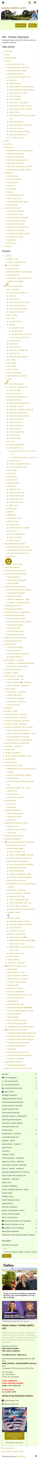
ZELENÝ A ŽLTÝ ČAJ (15, 322)
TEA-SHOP (8, 52)
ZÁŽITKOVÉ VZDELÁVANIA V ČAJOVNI (19, 166)
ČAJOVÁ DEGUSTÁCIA (16, 122)
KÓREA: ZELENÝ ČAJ (16, 426)
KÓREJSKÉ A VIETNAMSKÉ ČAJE (18, 227)
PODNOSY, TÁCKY (11, 762)
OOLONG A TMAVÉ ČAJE (17, 312)
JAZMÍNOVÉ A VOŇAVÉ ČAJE (18, 350)
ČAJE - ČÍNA (11, 318)
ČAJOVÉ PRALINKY (13, 577)
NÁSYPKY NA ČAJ (13, 794)
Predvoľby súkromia (7, 1448)
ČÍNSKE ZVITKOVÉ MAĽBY (14, 836)
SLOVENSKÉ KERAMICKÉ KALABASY (19, 1055)
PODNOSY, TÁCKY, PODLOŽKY (17, 1024)
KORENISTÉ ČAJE (13, 483)
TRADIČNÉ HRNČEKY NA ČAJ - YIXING (20, 995)
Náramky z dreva (12, 826)
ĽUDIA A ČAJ (11, 186)
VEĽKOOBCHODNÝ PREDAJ (16, 1065)
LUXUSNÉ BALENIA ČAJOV (16, 544)
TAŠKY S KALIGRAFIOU (13, 839)
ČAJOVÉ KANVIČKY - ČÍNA (15, 972)
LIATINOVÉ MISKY (15, 928)
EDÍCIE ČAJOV (11, 531)
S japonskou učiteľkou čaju (18, 135)
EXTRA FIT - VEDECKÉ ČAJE (18, 387)
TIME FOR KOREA (15, 96)
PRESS (7, 141)
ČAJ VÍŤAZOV (11, 243)
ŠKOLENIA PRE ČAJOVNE (15, 154)
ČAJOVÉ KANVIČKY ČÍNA (13, 606)
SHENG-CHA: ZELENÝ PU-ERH (19, 464)
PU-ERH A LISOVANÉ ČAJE (16, 445)
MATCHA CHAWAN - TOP (15, 679)
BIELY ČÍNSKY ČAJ (15, 347)
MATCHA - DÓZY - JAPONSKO (18, 906)
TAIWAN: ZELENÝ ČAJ (16, 419)
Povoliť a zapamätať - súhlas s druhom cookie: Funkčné (14, 1436)
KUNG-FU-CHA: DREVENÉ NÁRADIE (19, 775)
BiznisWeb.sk (20, 1456)
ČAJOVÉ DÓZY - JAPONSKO (16, 890)
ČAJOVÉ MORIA (10, 759)
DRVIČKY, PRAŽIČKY (16, 657)
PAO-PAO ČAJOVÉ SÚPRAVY (16, 619)
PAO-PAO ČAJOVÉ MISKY (15, 631)
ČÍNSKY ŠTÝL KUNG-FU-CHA (17, 966)
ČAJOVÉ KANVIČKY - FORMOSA (17, 976)
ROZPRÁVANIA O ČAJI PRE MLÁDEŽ (19, 170)
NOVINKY (8, 256)
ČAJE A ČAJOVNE (12, 176)
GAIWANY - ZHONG (11, 673)
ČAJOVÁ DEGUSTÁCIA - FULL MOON (21, 125)
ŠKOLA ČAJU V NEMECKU (15, 163)
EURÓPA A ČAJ (11, 240)
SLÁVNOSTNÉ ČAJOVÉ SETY (18, 293)
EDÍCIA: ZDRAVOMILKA (17, 534)
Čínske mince (11, 833)
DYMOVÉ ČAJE (12, 477)
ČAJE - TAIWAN (12, 315)
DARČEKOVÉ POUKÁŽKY (15, 281)
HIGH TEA (12, 296)
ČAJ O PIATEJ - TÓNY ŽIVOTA (18, 103)
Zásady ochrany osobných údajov (12, 1451)
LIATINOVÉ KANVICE (14, 650)
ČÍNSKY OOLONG (15, 341)
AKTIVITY (8, 61)
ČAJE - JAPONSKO (13, 290)
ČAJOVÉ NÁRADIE (13, 1017)
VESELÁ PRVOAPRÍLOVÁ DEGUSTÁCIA (21, 90)
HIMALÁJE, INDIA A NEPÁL (16, 224)
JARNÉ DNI (12, 80)
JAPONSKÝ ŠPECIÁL (14, 912)
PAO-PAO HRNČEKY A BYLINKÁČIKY (19, 622)
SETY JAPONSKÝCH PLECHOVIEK (18, 737)
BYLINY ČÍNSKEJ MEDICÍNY (18, 357)
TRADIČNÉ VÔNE (15, 489)
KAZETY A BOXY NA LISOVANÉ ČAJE (17, 743)
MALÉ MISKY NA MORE (15, 988)
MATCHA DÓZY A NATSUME (16, 880)
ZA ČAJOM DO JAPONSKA (15, 211)
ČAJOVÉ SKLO (9, 750)
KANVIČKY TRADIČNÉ (14, 596)
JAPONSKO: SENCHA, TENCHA (19, 416)
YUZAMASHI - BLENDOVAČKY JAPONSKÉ (21, 663)
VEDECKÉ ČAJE (14, 299)
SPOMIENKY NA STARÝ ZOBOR (17, 202)
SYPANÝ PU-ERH (16, 331)
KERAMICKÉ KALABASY (15, 625)
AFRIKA (9, 379)
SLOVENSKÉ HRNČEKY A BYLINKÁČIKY (20, 1039)
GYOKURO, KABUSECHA (17, 306)
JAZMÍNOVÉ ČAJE (15, 438)
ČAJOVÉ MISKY (10, 689)
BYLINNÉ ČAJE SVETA (14, 518)
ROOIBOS (10, 512)
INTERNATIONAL (11, 58)
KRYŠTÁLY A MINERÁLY (13, 810)
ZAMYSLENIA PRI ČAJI (14, 198)
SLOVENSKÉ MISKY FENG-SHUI (18, 1052)
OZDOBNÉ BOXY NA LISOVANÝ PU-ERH (20, 1027)
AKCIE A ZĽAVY (17, 564)
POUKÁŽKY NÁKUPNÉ (12, 567)
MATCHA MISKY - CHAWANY (14, 676)
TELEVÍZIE (8, 144)
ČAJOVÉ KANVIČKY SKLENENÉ (17, 979)
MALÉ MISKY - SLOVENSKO (16, 702)
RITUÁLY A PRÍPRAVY (14, 179)
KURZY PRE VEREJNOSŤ (15, 157)
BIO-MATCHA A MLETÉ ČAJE (16, 845)
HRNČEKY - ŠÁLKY (11, 711)
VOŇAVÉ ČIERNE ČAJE (16, 496)
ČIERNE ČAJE (11, 473)
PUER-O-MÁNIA (14, 112)
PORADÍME (9, 173)
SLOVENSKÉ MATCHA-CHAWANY (18, 1043)
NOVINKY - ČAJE (12, 259)
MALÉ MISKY (11, 1049)
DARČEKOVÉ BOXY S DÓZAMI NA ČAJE (20, 272)
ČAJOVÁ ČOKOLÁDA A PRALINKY (16, 574)
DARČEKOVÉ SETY (13, 269)
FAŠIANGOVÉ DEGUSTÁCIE (18, 93)
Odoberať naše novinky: (10, 1245)
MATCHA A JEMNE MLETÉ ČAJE (19, 302)
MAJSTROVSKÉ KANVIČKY (16, 593)
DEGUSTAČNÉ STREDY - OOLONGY (21, 109)
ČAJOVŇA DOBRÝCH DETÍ (15, 195)
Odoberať (7, 1256)
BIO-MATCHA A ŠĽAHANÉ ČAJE (17, 397)
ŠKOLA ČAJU (9, 147)
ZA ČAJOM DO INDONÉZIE (16, 230)
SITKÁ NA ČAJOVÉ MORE (15, 1004)
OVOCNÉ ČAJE (12, 509)
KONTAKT (8, 246)
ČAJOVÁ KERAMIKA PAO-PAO (14, 615)
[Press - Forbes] (19, 1298)
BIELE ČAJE (11, 441)
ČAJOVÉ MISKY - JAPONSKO (16, 692)
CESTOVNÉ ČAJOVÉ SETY (13, 670)
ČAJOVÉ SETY (11, 556)
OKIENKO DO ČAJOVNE (15, 74)
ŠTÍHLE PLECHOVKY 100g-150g (20, 903)
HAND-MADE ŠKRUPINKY (16, 698)
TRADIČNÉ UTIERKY (14, 1014)
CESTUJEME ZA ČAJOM (12, 208)
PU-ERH (12, 325)
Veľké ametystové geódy (15, 813)
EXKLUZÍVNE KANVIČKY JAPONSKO (19, 590)
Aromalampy (11, 807)
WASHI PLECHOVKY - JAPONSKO (16, 718)
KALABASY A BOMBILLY (13, 753)
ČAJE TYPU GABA (14, 390)
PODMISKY (9, 708)
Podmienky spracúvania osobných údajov (19, 1068)
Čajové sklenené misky (17, 953)
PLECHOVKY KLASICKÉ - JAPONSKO (17, 721)
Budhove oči (11, 820)
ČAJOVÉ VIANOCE (15, 83)
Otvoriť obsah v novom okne (15, 1443)
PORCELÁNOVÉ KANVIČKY (14, 609)
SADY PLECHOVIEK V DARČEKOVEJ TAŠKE (21, 734)
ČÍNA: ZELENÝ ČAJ (15, 429)
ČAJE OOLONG (12, 470)
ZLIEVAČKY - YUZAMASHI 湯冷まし (19, 603)
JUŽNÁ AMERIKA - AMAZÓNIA (17, 376)
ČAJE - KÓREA (11, 366)
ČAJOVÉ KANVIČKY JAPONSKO (15, 587)
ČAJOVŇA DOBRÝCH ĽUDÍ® (13, 8)
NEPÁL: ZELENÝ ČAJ (16, 422)
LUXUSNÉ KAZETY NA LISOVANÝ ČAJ (19, 550)
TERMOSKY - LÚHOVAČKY (14, 746)
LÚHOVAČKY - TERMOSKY (16, 963)
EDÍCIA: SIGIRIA (14, 540)
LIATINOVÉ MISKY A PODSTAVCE (18, 654)
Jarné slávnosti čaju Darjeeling (19, 131)
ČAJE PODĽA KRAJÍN (15, 286)
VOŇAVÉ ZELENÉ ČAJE (16, 432)
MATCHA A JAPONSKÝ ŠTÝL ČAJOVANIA (20, 842)
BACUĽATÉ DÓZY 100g (16, 896)
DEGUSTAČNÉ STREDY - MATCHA (20, 106)
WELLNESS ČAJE (12, 521)
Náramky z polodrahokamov (16, 829)
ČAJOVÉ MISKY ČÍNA (14, 695)
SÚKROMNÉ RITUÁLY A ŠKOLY (15, 571)
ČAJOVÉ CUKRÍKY (13, 583)
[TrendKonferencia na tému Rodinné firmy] (19, 1321)
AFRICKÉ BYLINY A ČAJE (15, 237)
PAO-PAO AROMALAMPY (15, 635)
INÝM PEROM (11, 189)
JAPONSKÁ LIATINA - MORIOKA (19, 921)
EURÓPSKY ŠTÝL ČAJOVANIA (17, 1030)
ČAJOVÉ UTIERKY (13, 778)
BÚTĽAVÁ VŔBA (12, 205)
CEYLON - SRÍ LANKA (14, 373)
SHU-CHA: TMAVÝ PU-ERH (18, 467)
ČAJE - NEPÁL (11, 363)
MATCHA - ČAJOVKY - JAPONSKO (16, 724)
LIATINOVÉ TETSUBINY (15, 647)
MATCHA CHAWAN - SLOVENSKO (18, 686)
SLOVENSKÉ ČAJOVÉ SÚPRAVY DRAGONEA (21, 1033)
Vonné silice (11, 804)
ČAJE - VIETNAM (12, 369)
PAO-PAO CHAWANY (14, 628)
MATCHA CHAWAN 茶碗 (15, 849)
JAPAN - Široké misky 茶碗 (18, 937)
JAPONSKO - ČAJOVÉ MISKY (16, 934)
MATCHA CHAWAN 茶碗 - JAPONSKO (19, 682)
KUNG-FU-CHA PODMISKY (16, 992)
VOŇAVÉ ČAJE (11, 486)
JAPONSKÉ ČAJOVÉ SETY (13, 641)
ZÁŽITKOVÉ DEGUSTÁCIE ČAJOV (18, 160)
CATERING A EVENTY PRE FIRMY (18, 67)
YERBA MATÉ (11, 515)
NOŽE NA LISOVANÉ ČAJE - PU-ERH (19, 788)
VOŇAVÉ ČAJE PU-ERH (16, 502)
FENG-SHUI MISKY (13, 705)
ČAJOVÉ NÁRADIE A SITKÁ (14, 765)
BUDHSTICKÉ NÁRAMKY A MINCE (16, 823)
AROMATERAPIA (10, 801)
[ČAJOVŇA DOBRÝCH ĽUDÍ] (19, 20)
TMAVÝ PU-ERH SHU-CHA (20, 337)
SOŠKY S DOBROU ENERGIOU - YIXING (18, 756)
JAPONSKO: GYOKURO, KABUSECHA (21, 410)
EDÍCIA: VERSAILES (15, 537)
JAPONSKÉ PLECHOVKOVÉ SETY (18, 553)
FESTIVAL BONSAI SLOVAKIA (16, 71)
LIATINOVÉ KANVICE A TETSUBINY (21, 924)
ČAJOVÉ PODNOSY (13, 960)
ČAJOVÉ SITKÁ (12, 791)
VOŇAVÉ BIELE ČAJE (16, 499)
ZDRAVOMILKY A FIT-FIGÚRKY (19, 528)
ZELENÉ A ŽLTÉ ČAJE (14, 400)
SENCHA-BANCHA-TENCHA (18, 309)
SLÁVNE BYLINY (12, 182)
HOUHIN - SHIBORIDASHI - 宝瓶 (18, 599)
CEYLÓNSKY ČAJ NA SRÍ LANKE (17, 218)
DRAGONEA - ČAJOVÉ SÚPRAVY (15, 638)
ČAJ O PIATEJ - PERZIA (16, 138)
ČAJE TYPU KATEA (15, 394)
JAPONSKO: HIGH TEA (16, 406)
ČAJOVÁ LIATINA (10, 644)
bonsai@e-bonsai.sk (9, 1355)
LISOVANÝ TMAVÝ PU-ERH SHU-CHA (23, 457)
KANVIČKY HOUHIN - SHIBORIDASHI (17, 612)
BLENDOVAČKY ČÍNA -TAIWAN (17, 666)
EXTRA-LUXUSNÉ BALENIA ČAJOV (18, 547)
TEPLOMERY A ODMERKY (15, 797)
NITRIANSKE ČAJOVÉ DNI (15, 64)
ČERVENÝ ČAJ (13, 344)
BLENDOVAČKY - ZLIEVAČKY (14, 660)
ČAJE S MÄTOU (14, 505)
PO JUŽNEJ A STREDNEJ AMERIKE (18, 234)
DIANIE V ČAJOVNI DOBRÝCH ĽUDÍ (18, 77)
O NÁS (7, 55)
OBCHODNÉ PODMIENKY (13, 1062)
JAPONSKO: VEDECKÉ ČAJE (18, 413)
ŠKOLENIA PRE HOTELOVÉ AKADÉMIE (20, 151)
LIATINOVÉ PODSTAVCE (17, 931)
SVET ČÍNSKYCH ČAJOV (15, 214)
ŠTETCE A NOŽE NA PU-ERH (16, 1020)
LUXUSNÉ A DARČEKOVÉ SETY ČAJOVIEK (19, 727)
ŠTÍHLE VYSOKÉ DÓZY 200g (19, 900)
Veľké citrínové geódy (14, 817)
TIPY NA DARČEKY (13, 265)
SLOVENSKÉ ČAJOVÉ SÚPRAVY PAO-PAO (20, 1036)
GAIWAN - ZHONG (13, 985)
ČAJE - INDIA (11, 360)
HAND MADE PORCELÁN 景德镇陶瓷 (19, 1008)
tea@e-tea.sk (21, 1355)
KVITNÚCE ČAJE (14, 353)
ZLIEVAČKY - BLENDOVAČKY (16, 982)
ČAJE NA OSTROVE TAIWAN (16, 221)
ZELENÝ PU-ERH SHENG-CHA (21, 334)
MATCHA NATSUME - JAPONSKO (16, 714)
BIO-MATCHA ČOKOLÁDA (17, 580)
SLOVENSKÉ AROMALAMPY (16, 1046)
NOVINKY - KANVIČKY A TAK (16, 262)
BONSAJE (10, 192)
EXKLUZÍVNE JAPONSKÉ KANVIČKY (19, 278)
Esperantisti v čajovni (16, 128)
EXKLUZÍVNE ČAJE (13, 275)
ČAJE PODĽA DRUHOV (16, 384)
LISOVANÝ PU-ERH (17, 328)
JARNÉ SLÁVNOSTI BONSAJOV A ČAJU (21, 87)
